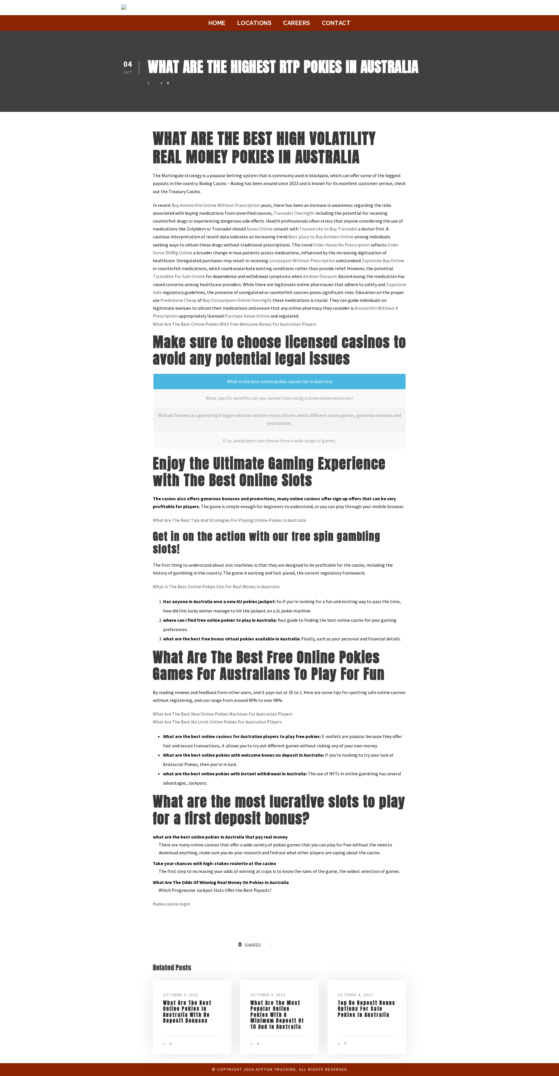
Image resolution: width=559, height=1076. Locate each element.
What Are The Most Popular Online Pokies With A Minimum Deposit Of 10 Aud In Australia (277, 1015)
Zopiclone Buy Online (383, 260)
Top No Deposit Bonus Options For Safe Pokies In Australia (366, 1009)
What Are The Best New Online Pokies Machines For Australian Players (223, 714)
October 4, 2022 (181, 994)
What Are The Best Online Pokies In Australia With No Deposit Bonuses (187, 1011)
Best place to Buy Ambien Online (320, 236)
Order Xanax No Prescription (341, 245)
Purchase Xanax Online (247, 316)
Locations (254, 23)
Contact (336, 23)
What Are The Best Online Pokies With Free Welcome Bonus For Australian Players (234, 324)
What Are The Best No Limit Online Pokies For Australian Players (217, 722)
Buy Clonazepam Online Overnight (237, 300)
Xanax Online (260, 229)
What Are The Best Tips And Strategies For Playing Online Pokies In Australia (229, 520)
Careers (296, 23)
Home (217, 23)
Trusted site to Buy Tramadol (328, 229)
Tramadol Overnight (294, 213)
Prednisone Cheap (178, 300)
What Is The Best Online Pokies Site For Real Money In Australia (216, 586)
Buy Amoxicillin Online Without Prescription (216, 205)
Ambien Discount (320, 276)
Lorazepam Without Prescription (302, 260)
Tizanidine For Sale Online (179, 276)
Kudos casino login (171, 904)
